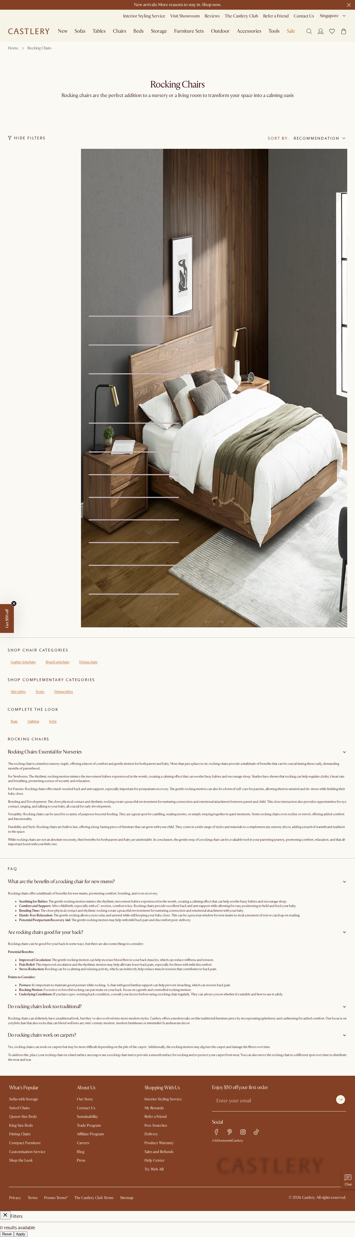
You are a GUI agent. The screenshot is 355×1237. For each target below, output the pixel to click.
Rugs (14, 721)
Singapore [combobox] (329, 16)
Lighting (33, 721)
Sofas (53, 721)
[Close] (5, 1215)
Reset (7, 1234)
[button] (332, 31)
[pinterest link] (229, 1132)
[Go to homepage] (29, 31)
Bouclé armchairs (57, 662)
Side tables (18, 692)
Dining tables (63, 692)
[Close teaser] (14, 603)
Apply (20, 1234)
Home (13, 48)
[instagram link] (243, 1132)
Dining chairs (88, 662)
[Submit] (340, 1099)
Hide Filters (30, 138)
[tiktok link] (256, 1132)
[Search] (309, 31)
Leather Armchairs (23, 662)
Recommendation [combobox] (316, 138)
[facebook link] (216, 1132)
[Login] (320, 31)
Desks (40, 692)
